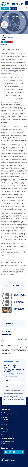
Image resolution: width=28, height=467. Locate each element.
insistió (16, 102)
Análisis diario (7, 331)
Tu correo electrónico (9, 380)
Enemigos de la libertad (8, 37)
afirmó (12, 70)
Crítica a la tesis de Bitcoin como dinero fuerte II (19, 309)
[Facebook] (6, 452)
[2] (7, 158)
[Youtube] (14, 452)
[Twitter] (10, 452)
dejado (25, 179)
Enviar (6, 386)
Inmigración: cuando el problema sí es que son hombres (20, 295)
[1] (12, 137)
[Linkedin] (22, 452)
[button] (2, 42)
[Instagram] (18, 452)
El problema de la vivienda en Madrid (19, 301)
